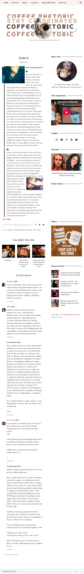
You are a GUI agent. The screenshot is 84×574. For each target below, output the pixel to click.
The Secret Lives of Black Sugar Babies (69, 293)
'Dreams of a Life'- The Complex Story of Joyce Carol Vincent (69, 283)
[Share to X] (39, 224)
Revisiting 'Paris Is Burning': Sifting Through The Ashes (70, 274)
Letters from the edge (23, 230)
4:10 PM (10, 415)
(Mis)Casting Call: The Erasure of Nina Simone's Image (69, 303)
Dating (10, 230)
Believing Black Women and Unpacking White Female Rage (66, 174)
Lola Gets (11, 420)
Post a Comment (11, 554)
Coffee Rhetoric (12, 571)
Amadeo (10, 281)
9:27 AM (10, 301)
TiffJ (9, 307)
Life (34, 230)
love (39, 230)
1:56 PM (9, 337)
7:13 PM (9, 549)
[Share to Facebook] (35, 224)
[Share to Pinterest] (43, 224)
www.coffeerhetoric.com (68, 314)
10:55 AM (10, 461)
